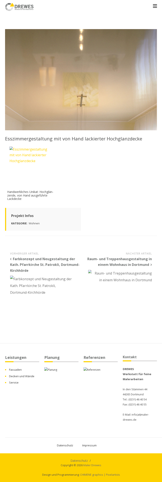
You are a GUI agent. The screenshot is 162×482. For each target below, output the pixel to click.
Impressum (89, 445)
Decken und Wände (21, 376)
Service (14, 382)
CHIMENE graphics (91, 475)
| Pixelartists (112, 475)
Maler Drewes (92, 465)
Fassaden (15, 370)
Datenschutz (65, 445)
